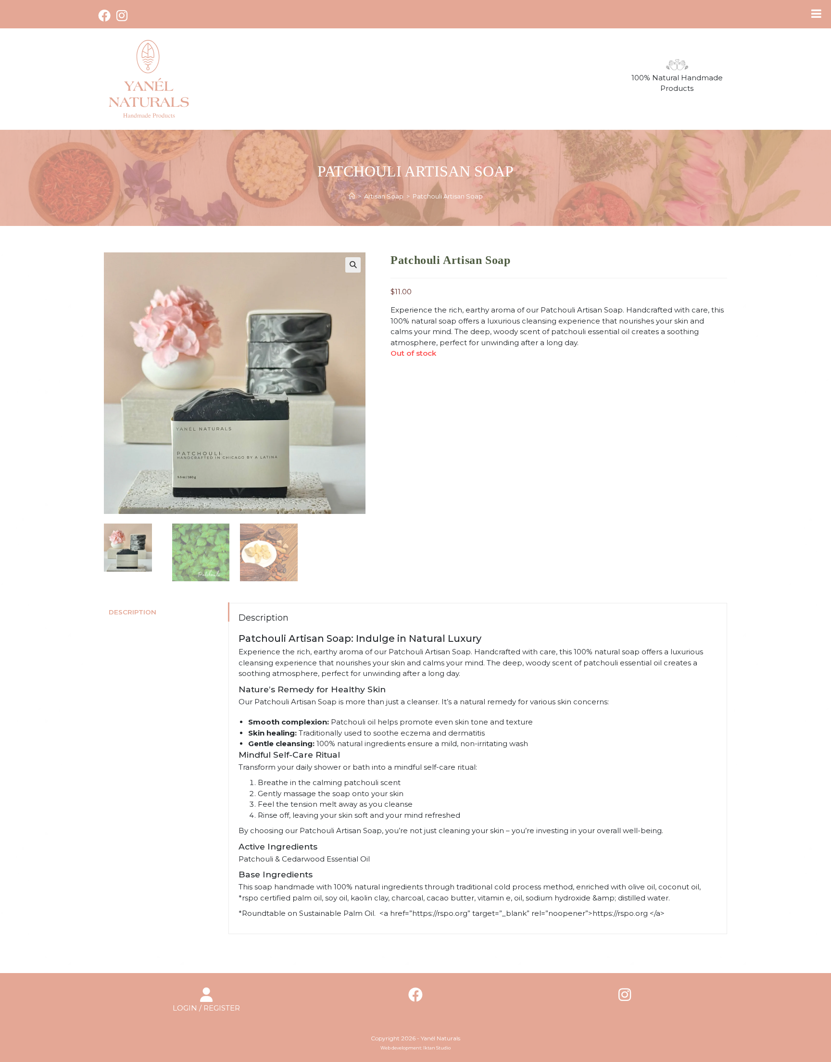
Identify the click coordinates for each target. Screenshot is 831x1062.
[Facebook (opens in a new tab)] (105, 15)
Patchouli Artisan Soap (448, 196)
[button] (353, 265)
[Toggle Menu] (816, 13)
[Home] (352, 196)
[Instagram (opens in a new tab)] (121, 15)
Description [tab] (132, 612)
